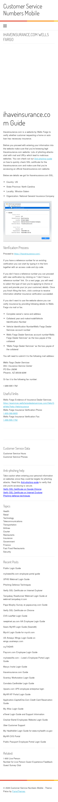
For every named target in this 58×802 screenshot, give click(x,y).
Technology (8, 518)
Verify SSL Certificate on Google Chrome (22, 489)
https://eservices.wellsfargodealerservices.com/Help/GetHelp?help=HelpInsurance (28, 404)
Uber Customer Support (14, 725)
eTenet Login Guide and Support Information (23, 714)
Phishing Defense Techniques (17, 584)
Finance (7, 544)
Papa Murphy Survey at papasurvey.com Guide (25, 604)
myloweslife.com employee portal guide (21, 573)
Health (6, 511)
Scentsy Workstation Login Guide (18, 677)
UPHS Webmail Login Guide (16, 579)
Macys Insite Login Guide (15, 666)
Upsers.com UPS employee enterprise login (23, 688)
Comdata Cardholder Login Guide (18, 683)
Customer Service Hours (14, 453)
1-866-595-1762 (10, 419)
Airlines (6, 528)
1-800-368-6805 (10, 413)
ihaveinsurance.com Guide (26, 118)
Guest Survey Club (12, 765)
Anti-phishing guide (43, 158)
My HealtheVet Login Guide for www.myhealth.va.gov (28, 730)
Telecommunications (12, 521)
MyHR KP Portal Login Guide (16, 694)
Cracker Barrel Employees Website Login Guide (25, 719)
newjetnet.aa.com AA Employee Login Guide (24, 621)
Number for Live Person (14, 761)
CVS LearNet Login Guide (15, 615)
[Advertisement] (29, 79)
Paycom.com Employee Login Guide (20, 652)
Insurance (7, 538)
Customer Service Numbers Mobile (22, 9)
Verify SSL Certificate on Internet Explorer (22, 492)
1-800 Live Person (11, 758)
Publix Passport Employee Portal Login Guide (24, 741)
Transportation (9, 524)
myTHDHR (8, 646)
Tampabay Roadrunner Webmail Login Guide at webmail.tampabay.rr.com (25, 597)
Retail (6, 514)
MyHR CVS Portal (11, 736)
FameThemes (18, 791)
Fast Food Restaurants (14, 548)
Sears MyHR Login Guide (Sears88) (20, 626)
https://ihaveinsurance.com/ (27, 253)
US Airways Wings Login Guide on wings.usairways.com (19, 639)
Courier (6, 531)
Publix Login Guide (12, 568)
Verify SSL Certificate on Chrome (18, 610)
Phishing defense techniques (16, 495)
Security (7, 551)
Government (9, 541)
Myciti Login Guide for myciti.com (19, 632)
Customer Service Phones (15, 456)
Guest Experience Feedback (39, 761)
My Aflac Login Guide (13, 708)
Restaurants (9, 534)
